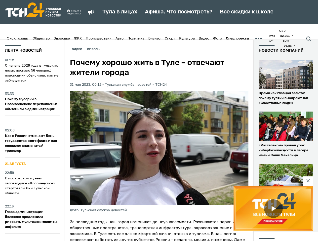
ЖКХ (78, 38)
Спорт (170, 38)
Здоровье (62, 38)
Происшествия (99, 38)
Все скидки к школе (247, 12)
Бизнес (154, 38)
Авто (119, 38)
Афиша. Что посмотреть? (178, 12)
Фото (217, 38)
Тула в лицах (119, 12)
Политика (135, 38)
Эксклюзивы (18, 38)
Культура (187, 38)
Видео (204, 38)
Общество (41, 38)
